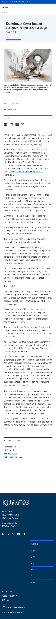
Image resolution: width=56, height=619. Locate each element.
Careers (34, 576)
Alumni (34, 582)
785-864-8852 (10, 453)
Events (34, 569)
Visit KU (34, 544)
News (5, 13)
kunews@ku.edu (9, 523)
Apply (33, 550)
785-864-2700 (8, 526)
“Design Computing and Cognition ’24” (26, 171)
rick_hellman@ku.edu (14, 457)
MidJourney (9, 201)
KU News (5, 7)
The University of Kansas (15, 613)
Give (33, 556)
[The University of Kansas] (15, 504)
